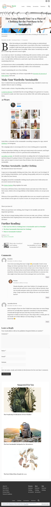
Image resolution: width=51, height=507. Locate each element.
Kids (43, 486)
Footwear (30, 488)
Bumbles (10, 259)
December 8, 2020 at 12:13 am (20, 282)
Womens (30, 486)
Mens (36, 486)
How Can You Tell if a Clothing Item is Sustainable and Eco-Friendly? (24, 226)
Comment (4, 334)
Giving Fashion (8, 185)
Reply (47, 277)
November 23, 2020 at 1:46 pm (14, 261)
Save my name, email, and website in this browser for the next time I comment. (24, 370)
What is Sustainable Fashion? (12, 232)
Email (3, 356)
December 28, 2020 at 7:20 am (14, 305)
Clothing (30, 490)
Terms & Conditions (7, 494)
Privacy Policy (6, 492)
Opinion (6, 236)
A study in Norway (6, 92)
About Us (5, 486)
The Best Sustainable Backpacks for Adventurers (18, 444)
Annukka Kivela (12, 303)
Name (3, 351)
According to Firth (6, 156)
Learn (7, 235)
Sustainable (11, 236)
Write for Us (6, 488)
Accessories (31, 492)
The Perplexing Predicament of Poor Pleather (17, 414)
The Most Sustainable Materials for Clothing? (17, 229)
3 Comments (25, 40)
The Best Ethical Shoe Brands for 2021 (15, 474)
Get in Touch (6, 490)
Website (3, 362)
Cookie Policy (26, 504)
